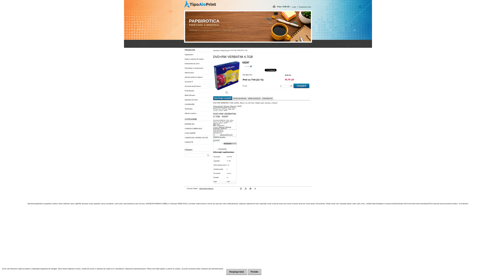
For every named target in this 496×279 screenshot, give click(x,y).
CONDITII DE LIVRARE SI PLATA (196, 138)
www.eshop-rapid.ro (206, 188)
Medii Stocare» (190, 95)
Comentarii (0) (267, 98)
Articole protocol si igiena (193, 77)
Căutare (188, 150)
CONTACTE (189, 142)
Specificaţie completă (222, 98)
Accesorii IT (189, 82)
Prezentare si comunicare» (194, 68)
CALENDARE (189, 104)
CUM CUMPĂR (190, 133)
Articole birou (189, 73)
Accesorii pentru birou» (193, 86)
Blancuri (233, 106)
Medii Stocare (225, 50)
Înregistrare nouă (305, 7)
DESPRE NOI (189, 124)
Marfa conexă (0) (254, 98)
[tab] (230, 143)
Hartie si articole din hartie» (194, 59)
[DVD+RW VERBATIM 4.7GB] (226, 78)
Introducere (216, 50)
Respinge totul (236, 272)
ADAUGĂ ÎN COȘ (226, 135)
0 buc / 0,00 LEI (283, 7)
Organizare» (189, 55)
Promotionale (189, 91)
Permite (254, 272)
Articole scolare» (190, 113)
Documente (222, 149)
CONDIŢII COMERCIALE (193, 129)
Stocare (226, 106)
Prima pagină (218, 106)
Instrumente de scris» (192, 64)
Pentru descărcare (239, 98)
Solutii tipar (189, 109)
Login (294, 7)
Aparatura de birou (191, 100)
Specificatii (227, 143)
